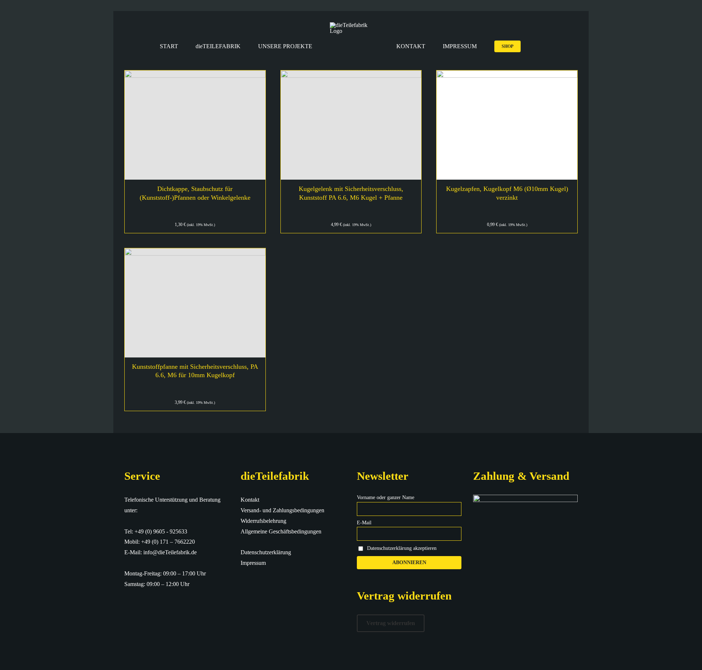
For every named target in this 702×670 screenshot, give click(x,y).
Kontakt (250, 500)
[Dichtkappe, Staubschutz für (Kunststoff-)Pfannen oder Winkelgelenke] (195, 125)
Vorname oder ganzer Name (385, 497)
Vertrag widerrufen (390, 623)
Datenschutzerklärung (266, 552)
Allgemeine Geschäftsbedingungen (281, 531)
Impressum (253, 563)
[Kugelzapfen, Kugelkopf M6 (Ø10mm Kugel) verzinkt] (507, 125)
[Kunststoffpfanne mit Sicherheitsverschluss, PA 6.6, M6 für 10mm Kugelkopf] (195, 302)
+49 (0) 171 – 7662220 (168, 542)
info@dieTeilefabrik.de (170, 552)
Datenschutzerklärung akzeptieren (402, 548)
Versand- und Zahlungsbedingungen (282, 510)
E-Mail (364, 522)
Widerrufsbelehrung (263, 521)
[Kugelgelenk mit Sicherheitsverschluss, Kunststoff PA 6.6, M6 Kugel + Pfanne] (351, 125)
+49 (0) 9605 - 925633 (161, 531)
